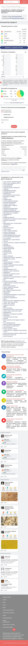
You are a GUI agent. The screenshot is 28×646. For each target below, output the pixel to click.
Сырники (5, 226)
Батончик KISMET (7, 275)
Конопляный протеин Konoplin (11, 195)
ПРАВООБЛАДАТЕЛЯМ (7, 618)
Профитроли (6, 272)
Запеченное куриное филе (10, 208)
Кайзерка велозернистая (10, 210)
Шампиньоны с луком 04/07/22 (11, 239)
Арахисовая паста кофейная (10, 213)
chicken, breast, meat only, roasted (12, 311)
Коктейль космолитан (9, 220)
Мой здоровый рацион (17, 18)
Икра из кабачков (8, 256)
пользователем (16, 16)
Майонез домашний (8, 248)
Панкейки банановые (9, 192)
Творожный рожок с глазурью (11, 262)
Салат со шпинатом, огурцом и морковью (14, 242)
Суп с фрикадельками (9, 323)
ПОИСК (4, 607)
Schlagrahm (6, 293)
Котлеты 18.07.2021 (8, 266)
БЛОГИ (4, 602)
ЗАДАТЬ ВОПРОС (6, 624)
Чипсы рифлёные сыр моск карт (12, 235)
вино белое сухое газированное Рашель (14, 300)
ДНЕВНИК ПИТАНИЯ (7, 597)
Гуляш (5, 216)
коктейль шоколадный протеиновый (13, 265)
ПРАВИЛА (11, 627)
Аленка (5, 198)
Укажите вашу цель (6, 110)
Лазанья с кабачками (9, 204)
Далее (14, 126)
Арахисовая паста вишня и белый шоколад (14, 219)
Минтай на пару (7, 253)
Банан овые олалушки (9, 285)
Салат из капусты (8, 327)
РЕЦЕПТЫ (4, 599)
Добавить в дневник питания (14, 47)
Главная (2, 6)
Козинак (5, 318)
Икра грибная (7, 291)
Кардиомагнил (7, 312)
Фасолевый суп (7, 214)
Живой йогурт (7, 193)
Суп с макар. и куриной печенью (12, 290)
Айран (5, 306)
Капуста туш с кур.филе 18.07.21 (11, 183)
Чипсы (5, 254)
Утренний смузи (7, 186)
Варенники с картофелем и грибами (13, 314)
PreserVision (6, 315)
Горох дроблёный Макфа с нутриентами (14, 294)
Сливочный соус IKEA (9, 296)
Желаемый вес (5, 120)
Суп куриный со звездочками (11, 326)
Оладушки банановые (9, 233)
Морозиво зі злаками (9, 196)
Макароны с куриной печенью (11, 274)
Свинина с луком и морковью (11, 271)
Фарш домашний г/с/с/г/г (10, 269)
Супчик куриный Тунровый (10, 201)
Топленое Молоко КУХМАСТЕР (11, 187)
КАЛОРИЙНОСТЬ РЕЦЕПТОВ (8, 612)
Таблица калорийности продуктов (13, 6)
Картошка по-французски (10, 297)
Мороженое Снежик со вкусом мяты (13, 309)
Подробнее (14, 164)
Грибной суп (6, 207)
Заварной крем (7, 199)
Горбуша (5, 268)
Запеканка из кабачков (9, 334)
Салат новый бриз (8, 184)
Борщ (4, 299)
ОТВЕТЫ (4, 615)
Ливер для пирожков (9, 305)
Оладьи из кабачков (8, 217)
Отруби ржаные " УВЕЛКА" (10, 205)
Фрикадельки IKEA (8, 288)
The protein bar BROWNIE (10, 281)
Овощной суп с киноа (9, 259)
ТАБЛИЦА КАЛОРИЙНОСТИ (8, 610)
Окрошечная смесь (8, 227)
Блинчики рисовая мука (9, 202)
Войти (24, 2)
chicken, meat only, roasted (10, 302)
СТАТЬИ (4, 604)
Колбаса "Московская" (9, 232)
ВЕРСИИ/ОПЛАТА (6, 622)
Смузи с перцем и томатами (10, 287)
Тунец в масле (7, 229)
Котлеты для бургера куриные (11, 236)
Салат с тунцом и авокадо (10, 230)
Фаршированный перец (9, 190)
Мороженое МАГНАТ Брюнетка (11, 211)
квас (4, 279)
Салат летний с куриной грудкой (12, 181)
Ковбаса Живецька (22, 7)
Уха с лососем (7, 238)
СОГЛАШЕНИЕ (5, 627)
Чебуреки (6, 189)
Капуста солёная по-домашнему (12, 324)
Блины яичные (7, 251)
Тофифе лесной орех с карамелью (12, 257)
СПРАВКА (4, 620)
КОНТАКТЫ (12, 624)
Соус (4, 221)
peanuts (5, 260)
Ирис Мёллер (7, 245)
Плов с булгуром (7, 308)
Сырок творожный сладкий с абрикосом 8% (15, 333)
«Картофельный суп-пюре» (10, 317)
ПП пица (5, 241)
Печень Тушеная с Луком (10, 329)
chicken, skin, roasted (8, 303)
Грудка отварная (7, 263)
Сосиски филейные (8, 247)
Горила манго (7, 250)
